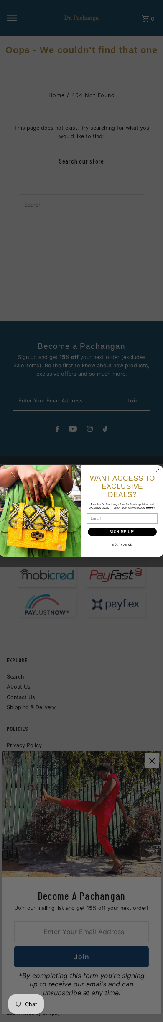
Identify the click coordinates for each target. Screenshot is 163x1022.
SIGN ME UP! (122, 531)
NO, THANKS (122, 544)
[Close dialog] (158, 470)
